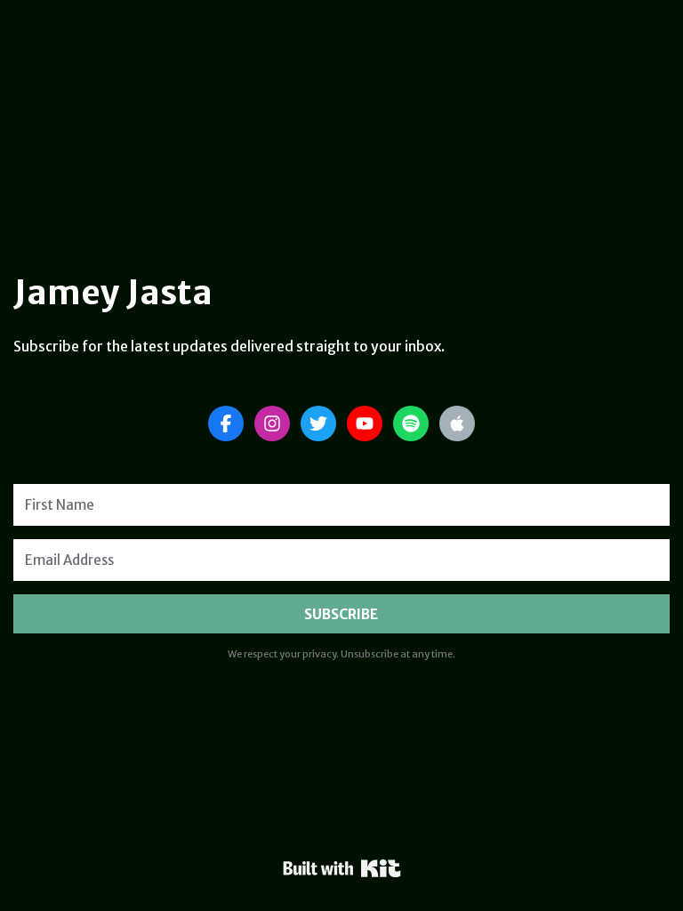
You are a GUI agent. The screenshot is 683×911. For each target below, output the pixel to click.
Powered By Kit (342, 868)
